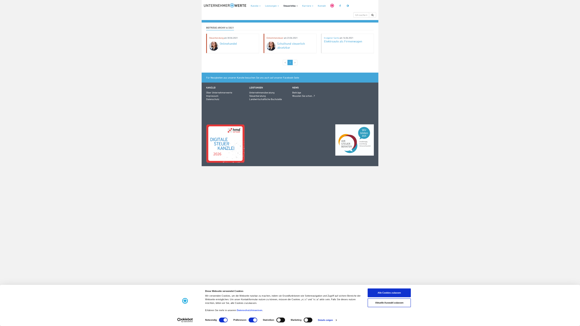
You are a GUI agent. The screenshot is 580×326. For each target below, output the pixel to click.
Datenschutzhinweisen (249, 310)
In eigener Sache (332, 38)
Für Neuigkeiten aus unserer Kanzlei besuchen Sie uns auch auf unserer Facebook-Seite (252, 77)
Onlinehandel (228, 43)
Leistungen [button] (271, 5)
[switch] (253, 320)
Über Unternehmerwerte (219, 92)
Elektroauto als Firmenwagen (343, 41)
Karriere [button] (307, 5)
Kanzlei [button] (255, 5)
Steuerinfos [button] (289, 5)
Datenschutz (212, 99)
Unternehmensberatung (261, 92)
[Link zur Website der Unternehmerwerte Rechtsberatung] (332, 5)
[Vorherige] (285, 62)
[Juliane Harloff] (213, 46)
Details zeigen (325, 320)
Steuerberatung (216, 38)
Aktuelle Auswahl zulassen (389, 302)
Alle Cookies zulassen (389, 292)
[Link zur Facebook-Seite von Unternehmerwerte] (340, 5)
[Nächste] (295, 62)
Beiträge (296, 92)
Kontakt (322, 5)
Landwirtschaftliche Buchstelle (265, 99)
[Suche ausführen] (372, 15)
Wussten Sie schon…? (303, 95)
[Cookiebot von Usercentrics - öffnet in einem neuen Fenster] (185, 320)
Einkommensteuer (275, 38)
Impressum (212, 95)
